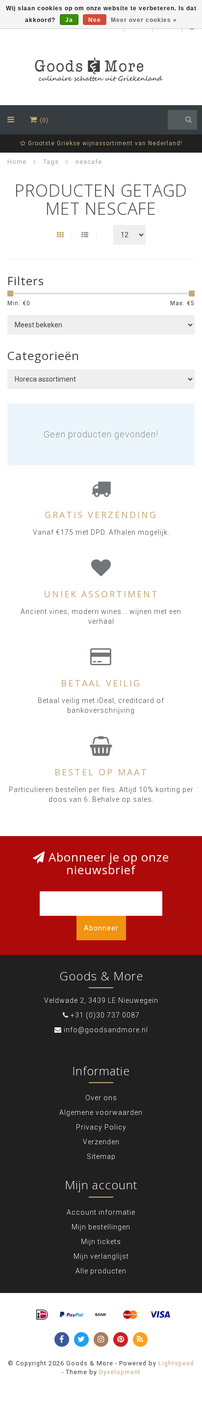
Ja (69, 20)
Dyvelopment (120, 1372)
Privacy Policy (101, 1127)
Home (16, 161)
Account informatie (101, 1212)
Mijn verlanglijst (101, 1256)
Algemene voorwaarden (101, 1112)
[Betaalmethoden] (42, 1315)
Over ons (101, 1098)
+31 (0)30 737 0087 (105, 1015)
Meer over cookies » (144, 20)
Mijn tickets (101, 1242)
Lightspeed (176, 1363)
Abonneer (101, 928)
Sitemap (101, 1156)
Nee (94, 20)
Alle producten (101, 1271)
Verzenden (101, 1142)
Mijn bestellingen (101, 1227)
